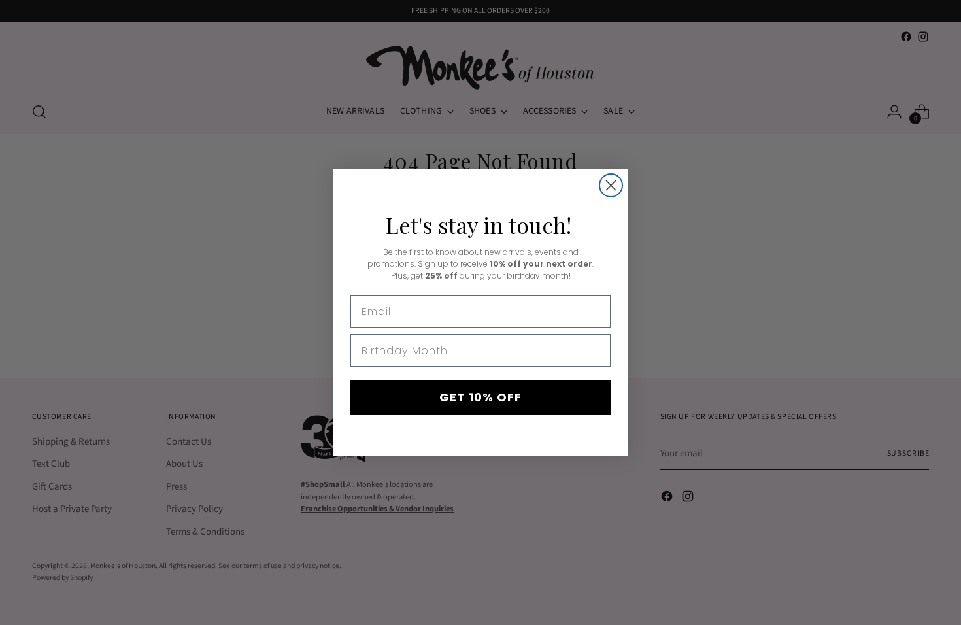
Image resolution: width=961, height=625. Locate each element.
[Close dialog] (610, 185)
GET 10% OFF (480, 397)
